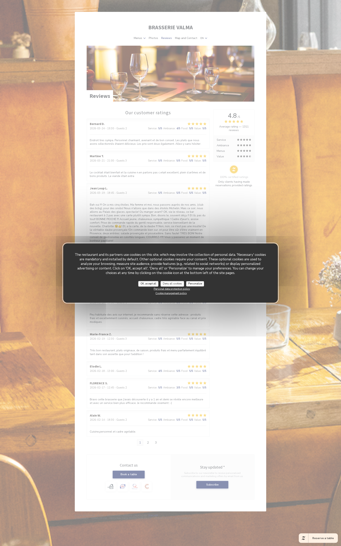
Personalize (195, 283)
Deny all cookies (172, 283)
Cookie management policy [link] (171, 293)
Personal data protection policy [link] (172, 289)
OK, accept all (148, 283)
